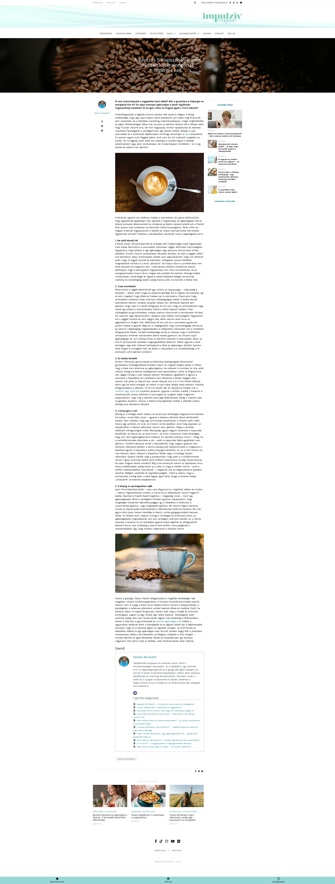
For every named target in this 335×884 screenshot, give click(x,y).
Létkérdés (140, 33)
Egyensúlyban (124, 33)
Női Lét (232, 33)
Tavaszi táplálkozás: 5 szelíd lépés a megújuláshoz (159, 707)
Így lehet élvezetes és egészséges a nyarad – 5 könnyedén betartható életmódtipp (110, 817)
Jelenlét (219, 33)
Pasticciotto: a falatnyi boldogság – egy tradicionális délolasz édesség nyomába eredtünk (228, 177)
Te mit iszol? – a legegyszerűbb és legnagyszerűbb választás (164, 743)
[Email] (135, 693)
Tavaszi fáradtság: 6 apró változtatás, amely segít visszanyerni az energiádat (182, 817)
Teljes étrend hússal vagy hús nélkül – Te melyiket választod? (164, 747)
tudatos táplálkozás (126, 759)
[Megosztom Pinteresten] (102, 131)
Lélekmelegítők (187, 33)
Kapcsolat (177, 850)
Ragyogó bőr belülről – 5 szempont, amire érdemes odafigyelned (165, 704)
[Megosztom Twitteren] (102, 126)
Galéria (207, 33)
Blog (170, 33)
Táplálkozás (161, 56)
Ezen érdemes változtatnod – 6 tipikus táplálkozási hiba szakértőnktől (168, 740)
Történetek (106, 33)
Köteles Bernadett (102, 113)
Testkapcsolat (173, 56)
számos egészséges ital (168, 621)
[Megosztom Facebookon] (102, 121)
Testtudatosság (190, 811)
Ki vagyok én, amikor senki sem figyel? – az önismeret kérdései (228, 161)
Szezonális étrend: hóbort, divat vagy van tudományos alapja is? (165, 711)
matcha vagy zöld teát (127, 391)
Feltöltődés (157, 33)
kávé (187, 134)
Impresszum (160, 850)
